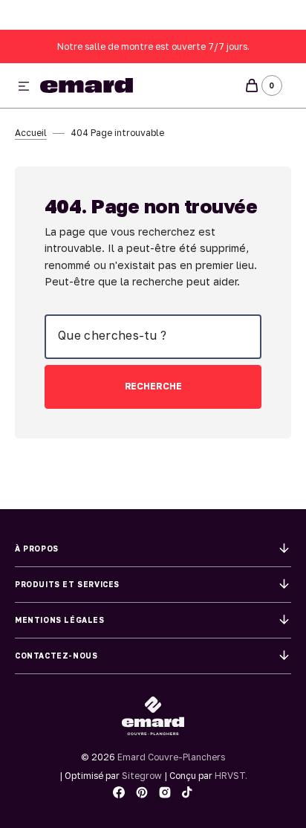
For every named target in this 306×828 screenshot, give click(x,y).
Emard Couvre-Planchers (171, 757)
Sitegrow (142, 775)
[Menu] (23, 87)
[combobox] (153, 336)
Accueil (31, 132)
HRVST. (231, 775)
